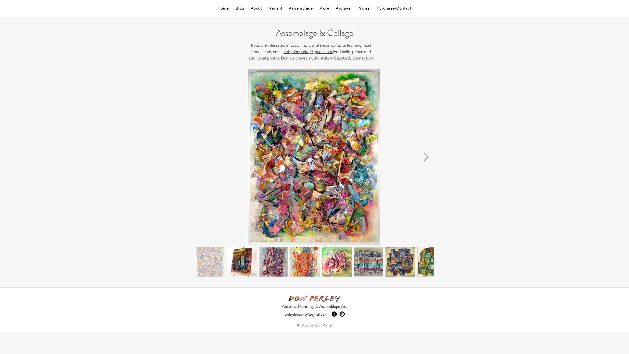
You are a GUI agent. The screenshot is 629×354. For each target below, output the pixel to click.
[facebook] (414, 4)
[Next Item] (426, 157)
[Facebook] (334, 314)
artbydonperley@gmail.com (308, 51)
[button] (425, 4)
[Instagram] (342, 314)
